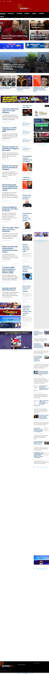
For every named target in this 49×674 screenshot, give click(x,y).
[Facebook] (1, 1)
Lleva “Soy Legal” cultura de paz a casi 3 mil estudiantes (10, 229)
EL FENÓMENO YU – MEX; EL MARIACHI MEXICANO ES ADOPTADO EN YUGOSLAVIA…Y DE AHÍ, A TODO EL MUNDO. (38, 455)
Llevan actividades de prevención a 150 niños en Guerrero (10, 209)
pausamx (24, 116)
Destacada (6, 62)
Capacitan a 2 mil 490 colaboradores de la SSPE (9, 129)
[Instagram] (4, 1)
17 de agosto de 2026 (26, 151)
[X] (7, 1)
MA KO (3, 40)
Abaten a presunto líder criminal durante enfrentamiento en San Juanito (10, 249)
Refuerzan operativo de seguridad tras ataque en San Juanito (10, 148)
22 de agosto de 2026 (27, 173)
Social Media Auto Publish (20, 673)
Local (3, 33)
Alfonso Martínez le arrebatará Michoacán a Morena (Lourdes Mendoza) (27, 217)
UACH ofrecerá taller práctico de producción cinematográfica (37, 25)
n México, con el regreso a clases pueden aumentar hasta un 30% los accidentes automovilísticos (41, 403)
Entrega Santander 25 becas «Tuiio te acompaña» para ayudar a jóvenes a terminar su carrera (41, 388)
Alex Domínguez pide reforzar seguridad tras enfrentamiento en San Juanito (10, 187)
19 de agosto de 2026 (26, 134)
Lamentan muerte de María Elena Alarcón (9, 289)
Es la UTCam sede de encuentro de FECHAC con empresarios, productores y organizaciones (38, 358)
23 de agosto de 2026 (9, 40)
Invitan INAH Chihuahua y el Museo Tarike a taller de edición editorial (38, 442)
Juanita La (24, 324)
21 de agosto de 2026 (27, 209)
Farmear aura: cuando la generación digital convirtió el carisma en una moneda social (23, 88)
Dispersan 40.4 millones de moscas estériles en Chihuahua (10, 167)
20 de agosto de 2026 (26, 126)
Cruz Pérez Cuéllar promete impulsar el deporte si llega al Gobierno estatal (8, 270)
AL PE (24, 229)
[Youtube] (10, 1)
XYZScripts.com (30, 673)
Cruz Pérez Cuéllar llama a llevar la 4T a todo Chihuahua (10, 110)
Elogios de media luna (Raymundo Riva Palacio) (27, 197)
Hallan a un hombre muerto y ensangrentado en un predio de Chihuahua (13, 67)
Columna (24, 130)
